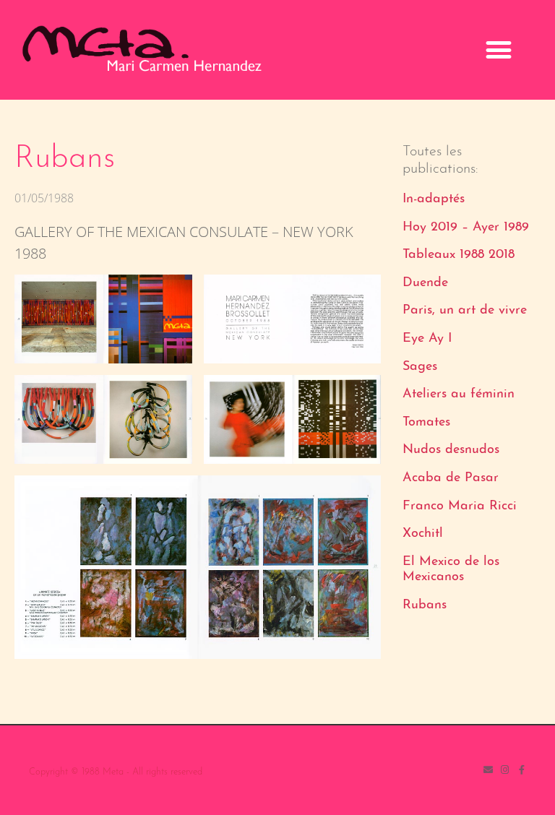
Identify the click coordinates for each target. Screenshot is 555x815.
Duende (425, 283)
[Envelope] (488, 770)
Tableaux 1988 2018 (459, 255)
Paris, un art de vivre (465, 310)
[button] (498, 50)
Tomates (426, 422)
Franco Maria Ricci (460, 506)
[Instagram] (504, 770)
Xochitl (423, 533)
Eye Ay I (427, 338)
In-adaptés (434, 199)
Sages (420, 367)
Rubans (425, 605)
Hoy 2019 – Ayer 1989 (466, 227)
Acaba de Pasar (451, 478)
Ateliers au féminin (459, 394)
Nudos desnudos (451, 450)
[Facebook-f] (521, 770)
